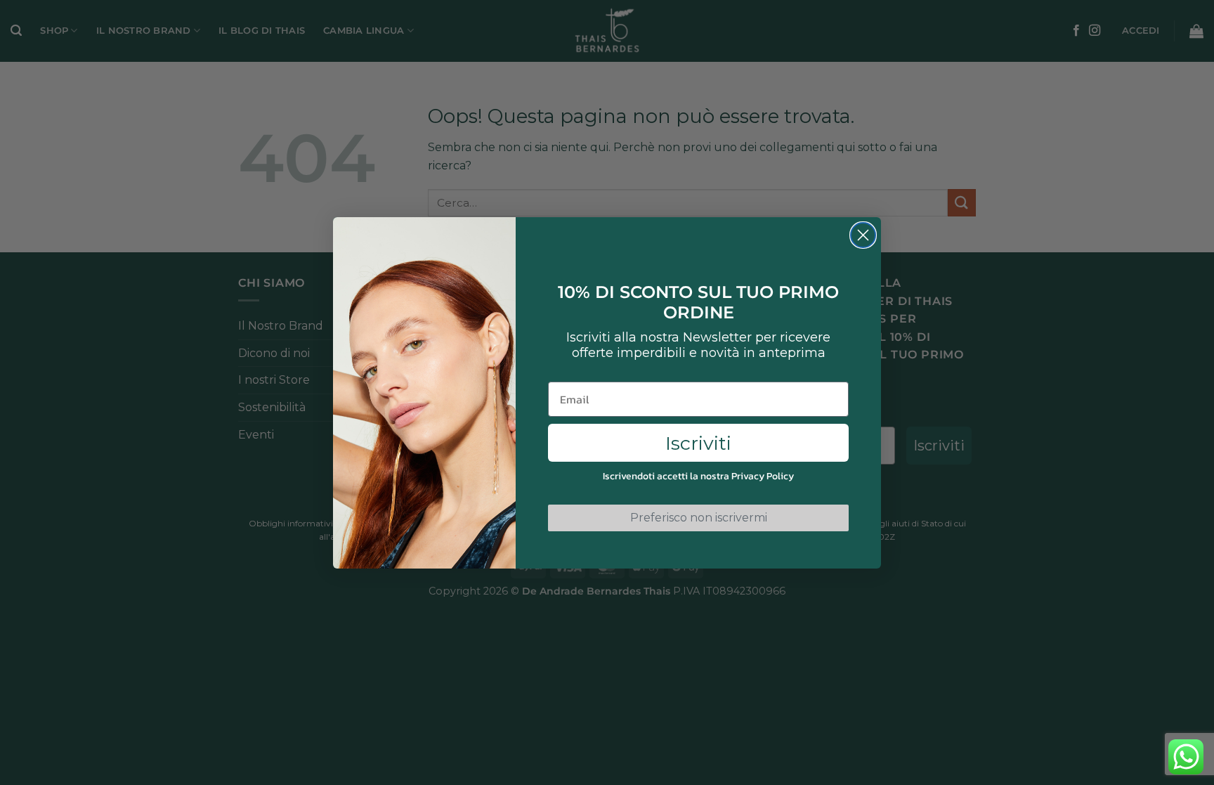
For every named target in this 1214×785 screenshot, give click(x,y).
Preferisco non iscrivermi (698, 517)
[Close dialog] (863, 235)
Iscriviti (698, 443)
